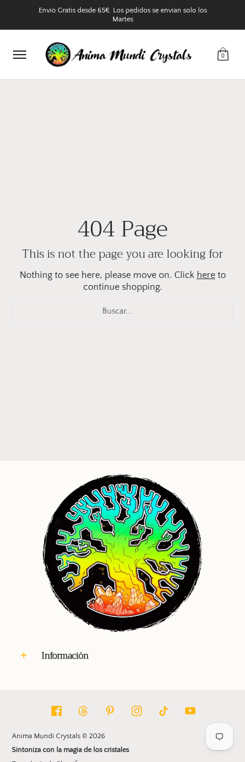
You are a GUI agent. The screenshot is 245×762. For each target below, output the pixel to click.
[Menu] (19, 54)
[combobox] (122, 310)
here (206, 275)
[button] (223, 54)
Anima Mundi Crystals (46, 736)
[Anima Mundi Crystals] (119, 54)
